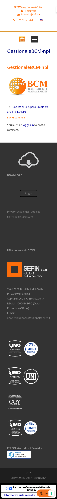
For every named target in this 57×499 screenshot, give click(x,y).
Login (28, 193)
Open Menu (34, 39)
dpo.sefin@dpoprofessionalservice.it (28, 318)
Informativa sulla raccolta (19, 495)
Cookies (35, 211)
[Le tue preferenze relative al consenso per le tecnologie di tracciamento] (51, 493)
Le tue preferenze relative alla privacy (31, 488)
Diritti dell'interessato (20, 216)
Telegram (30, 11)
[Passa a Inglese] (41, 20)
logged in (28, 125)
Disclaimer (23, 211)
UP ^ (28, 473)
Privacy (11, 211)
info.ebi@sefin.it (30, 14)
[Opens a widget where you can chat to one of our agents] (45, 493)
